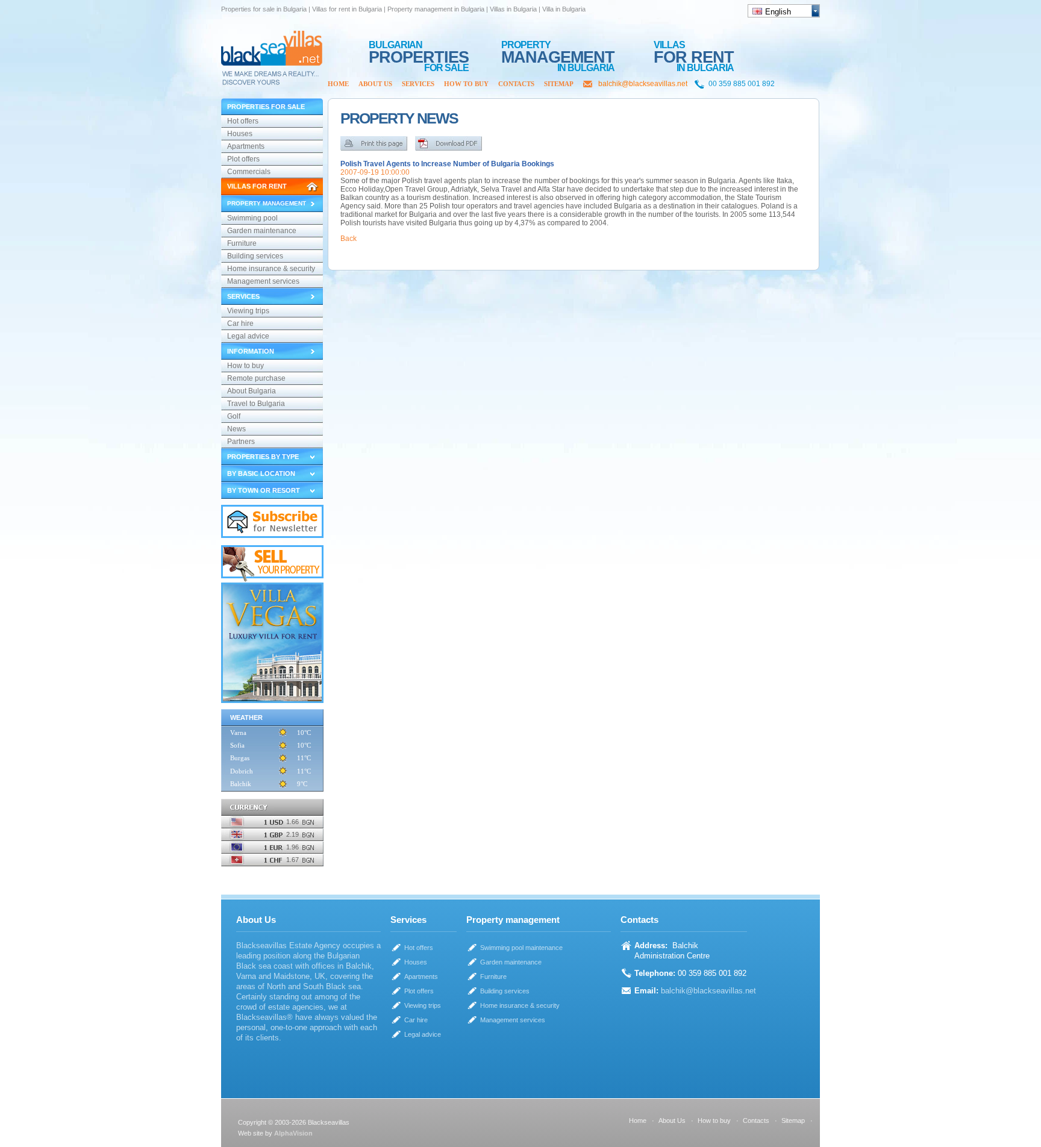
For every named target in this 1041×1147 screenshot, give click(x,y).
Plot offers (243, 159)
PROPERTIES (419, 52)
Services (418, 83)
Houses (239, 134)
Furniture (242, 243)
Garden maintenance (261, 231)
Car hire (240, 323)
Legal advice (248, 336)
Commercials (248, 171)
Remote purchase (256, 378)
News (236, 429)
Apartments (245, 146)
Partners (241, 441)
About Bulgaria (251, 391)
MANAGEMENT (557, 52)
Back (348, 238)
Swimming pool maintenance (252, 219)
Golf (233, 416)
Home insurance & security (271, 268)
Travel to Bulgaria (256, 403)
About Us (375, 83)
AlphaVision (293, 1133)
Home (338, 83)
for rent (694, 52)
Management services (263, 281)
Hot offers (242, 121)
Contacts (516, 83)
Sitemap (559, 83)
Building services (255, 256)
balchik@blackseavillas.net (642, 84)
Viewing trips (248, 311)
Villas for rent (257, 186)
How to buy (466, 83)
